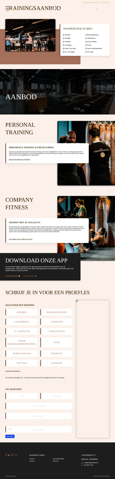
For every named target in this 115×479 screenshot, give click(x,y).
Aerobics (67, 35)
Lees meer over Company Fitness (20, 239)
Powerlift (67, 42)
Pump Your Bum (70, 48)
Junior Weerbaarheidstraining (21, 342)
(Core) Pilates (92, 42)
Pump (89, 45)
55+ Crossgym (69, 52)
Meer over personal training (19, 159)
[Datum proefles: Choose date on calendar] (70, 429)
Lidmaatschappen (58, 458)
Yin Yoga (90, 52)
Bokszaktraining (92, 35)
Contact (31, 461)
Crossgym (68, 45)
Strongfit (67, 38)
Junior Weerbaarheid (94, 48)
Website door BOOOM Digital (101, 476)
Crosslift (56, 363)
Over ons (56, 461)
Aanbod (32, 458)
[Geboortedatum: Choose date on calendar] (70, 416)
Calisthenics (91, 38)
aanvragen (10, 436)
